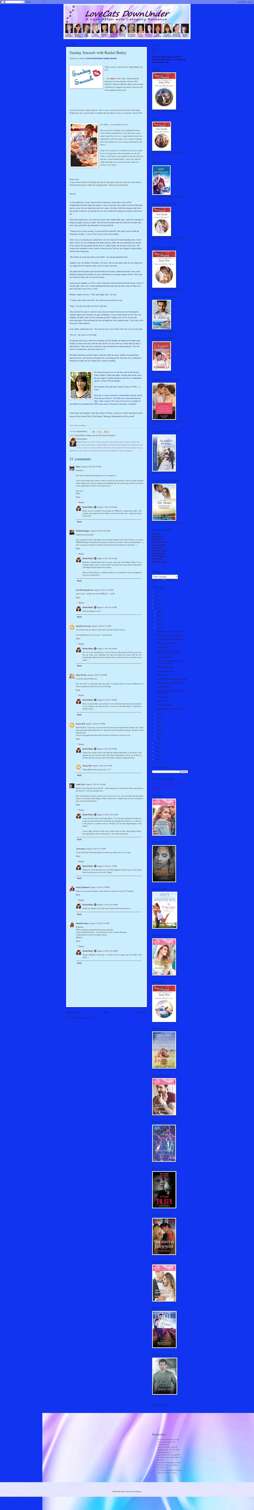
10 (156, 759)
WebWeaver (83, 425)
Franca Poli (80, 723)
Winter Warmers (163, 701)
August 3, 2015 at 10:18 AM (107, 814)
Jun (158, 717)
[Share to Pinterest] (108, 431)
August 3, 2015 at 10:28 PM (107, 951)
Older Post (141, 1012)
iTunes (96, 389)
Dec (159, 611)
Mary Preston (81, 675)
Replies (81, 502)
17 (156, 600)
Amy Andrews (157, 537)
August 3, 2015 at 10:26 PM (107, 904)
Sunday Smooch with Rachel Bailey (170, 708)
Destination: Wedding (165, 704)
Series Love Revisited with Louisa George (172, 679)
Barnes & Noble (130, 386)
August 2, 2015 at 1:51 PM (101, 626)
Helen (78, 466)
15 (156, 608)
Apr (159, 726)
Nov (159, 615)
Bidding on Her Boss (123, 378)
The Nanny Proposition (103, 372)
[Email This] (98, 431)
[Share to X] (103, 431)
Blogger (138, 1491)
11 (156, 755)
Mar (159, 730)
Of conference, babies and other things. (171, 639)
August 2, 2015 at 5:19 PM (95, 723)
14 (156, 743)
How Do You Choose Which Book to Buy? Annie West (170, 662)
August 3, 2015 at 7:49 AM (95, 784)
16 (156, 604)
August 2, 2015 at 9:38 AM (107, 507)
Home (107, 1012)
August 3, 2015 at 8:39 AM (102, 765)
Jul (158, 713)
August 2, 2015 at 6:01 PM (107, 749)
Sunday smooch (92, 435)
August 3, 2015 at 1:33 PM (107, 866)
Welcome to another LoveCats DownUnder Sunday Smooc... (168, 652)
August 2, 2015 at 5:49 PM (107, 700)
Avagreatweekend (163, 647)
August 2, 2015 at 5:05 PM (97, 675)
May (159, 721)
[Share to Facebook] (105, 431)
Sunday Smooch (163, 675)
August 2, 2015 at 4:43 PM (107, 648)
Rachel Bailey (80, 435)
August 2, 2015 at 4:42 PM (107, 607)
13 (156, 747)
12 (156, 751)
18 (156, 596)
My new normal (162, 697)
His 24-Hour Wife (104, 381)
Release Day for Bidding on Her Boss (170, 631)
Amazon (120, 386)
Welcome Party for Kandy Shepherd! (170, 683)
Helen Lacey (157, 548)
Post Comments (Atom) (85, 1017)
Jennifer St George (83, 626)
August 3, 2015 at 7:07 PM (99, 923)
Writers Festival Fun (164, 687)
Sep (158, 624)
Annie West (80, 784)
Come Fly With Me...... (165, 657)
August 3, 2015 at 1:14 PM (96, 848)
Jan (158, 738)
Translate (170, 580)
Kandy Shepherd (82, 887)
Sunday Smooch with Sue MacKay (169, 635)
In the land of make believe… (167, 643)
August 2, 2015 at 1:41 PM (103, 590)
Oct (158, 619)
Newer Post (72, 1012)
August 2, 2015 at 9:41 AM (107, 558)
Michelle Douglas (82, 531)
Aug (159, 628)
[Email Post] (93, 431)
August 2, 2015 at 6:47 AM (91, 466)
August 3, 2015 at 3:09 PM (100, 887)
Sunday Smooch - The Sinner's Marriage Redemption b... (171, 691)
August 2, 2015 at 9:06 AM (100, 531)
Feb (158, 734)
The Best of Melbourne (165, 667)
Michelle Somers (82, 923)
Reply (78, 497)
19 (156, 592)
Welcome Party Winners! (166, 671)
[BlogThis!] (100, 431)
